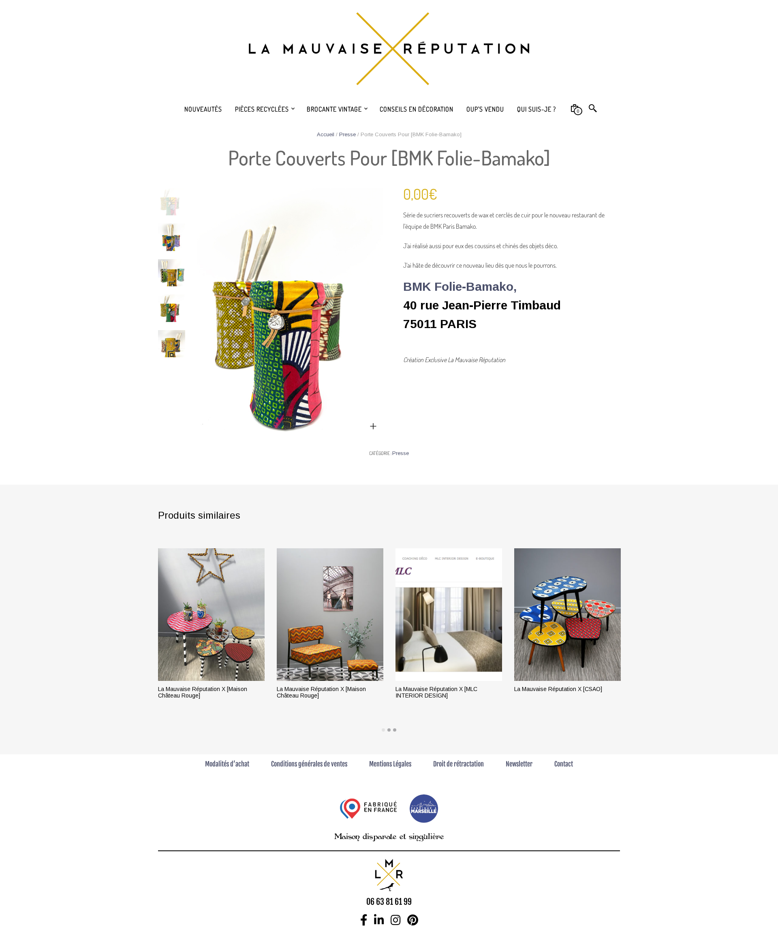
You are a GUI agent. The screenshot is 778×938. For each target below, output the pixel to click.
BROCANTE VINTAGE (334, 109)
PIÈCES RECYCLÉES (262, 109)
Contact (563, 764)
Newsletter (519, 764)
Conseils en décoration (416, 109)
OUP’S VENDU (485, 109)
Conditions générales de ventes (309, 764)
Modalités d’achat (227, 764)
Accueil (325, 134)
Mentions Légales (390, 764)
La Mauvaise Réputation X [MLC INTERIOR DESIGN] (436, 692)
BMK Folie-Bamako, (460, 286)
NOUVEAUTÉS (203, 109)
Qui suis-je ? (536, 109)
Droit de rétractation (458, 764)
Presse (347, 134)
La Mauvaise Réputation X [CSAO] (558, 689)
